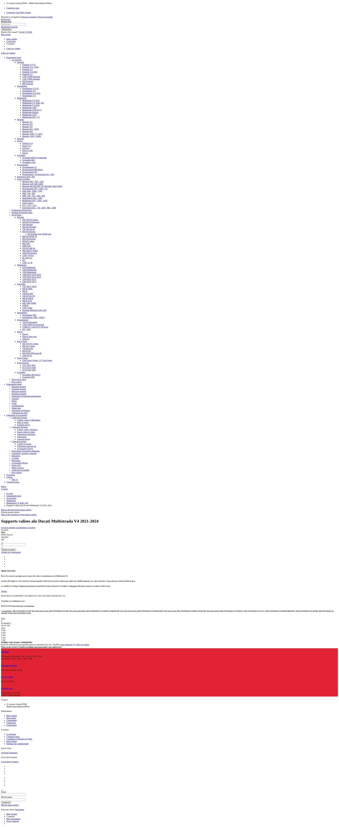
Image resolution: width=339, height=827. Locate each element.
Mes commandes (13, 819)
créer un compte (82, 645)
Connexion (11, 41)
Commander (11, 720)
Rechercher (6, 19)
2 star (3, 637)
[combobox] (13, 24)
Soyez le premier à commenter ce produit (18, 528)
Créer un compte (13, 48)
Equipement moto (13, 496)
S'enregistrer (11, 725)
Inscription (19, 809)
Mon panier (11, 718)
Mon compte (11, 39)
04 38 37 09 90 (25, 32)
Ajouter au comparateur (11, 552)
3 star (3, 635)
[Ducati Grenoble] (36, 17)
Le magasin (11, 734)
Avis (3, 618)
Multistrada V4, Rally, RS (17, 503)
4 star (3, 633)
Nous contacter (12, 821)
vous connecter (66, 645)
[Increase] (2, 547)
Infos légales (11, 741)
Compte (4, 489)
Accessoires (11, 498)
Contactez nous (12, 8)
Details (4, 591)
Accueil (9, 493)
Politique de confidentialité (17, 744)
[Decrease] (2, 542)
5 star (3, 630)
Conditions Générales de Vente (19, 739)
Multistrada (11, 500)
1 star (3, 640)
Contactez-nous (12, 736)
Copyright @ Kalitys (10, 762)
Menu (3, 486)
